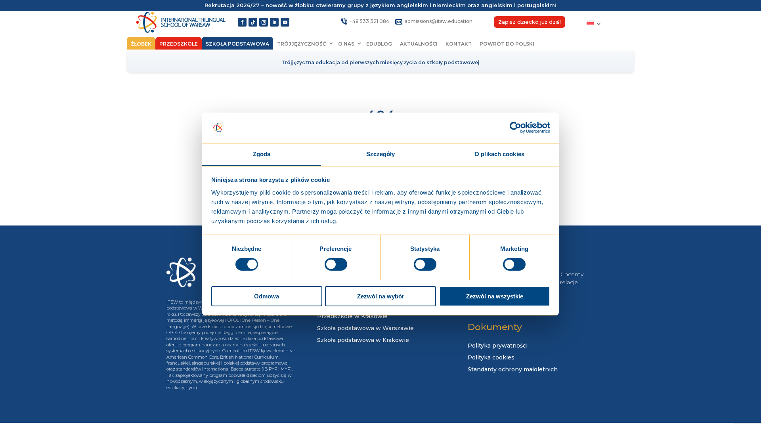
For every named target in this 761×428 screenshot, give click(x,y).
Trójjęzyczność (301, 44)
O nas (346, 44)
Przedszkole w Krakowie (352, 316)
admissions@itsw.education (438, 21)
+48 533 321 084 (369, 21)
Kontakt (459, 44)
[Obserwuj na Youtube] (285, 22)
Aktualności (419, 44)
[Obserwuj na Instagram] (263, 22)
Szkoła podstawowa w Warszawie (365, 328)
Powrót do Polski (507, 44)
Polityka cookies (491, 358)
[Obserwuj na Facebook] (242, 22)
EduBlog (379, 44)
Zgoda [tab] (262, 154)
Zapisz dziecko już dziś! (529, 22)
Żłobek (141, 44)
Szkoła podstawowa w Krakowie (363, 340)
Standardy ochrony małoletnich (513, 370)
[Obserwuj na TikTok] (253, 22)
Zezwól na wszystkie (494, 296)
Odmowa (266, 296)
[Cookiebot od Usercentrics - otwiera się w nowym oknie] (515, 128)
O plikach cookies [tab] (499, 154)
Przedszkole (178, 44)
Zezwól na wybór (380, 296)
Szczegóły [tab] (380, 154)
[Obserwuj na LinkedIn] (274, 22)
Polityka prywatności (498, 346)
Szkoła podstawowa (237, 44)
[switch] (336, 264)
